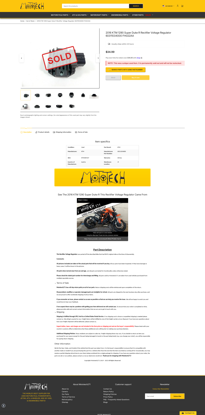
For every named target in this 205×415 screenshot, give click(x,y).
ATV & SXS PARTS (79, 15)
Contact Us (107, 389)
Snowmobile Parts (119, 15)
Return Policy (108, 392)
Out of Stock (30, 21)
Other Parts (138, 15)
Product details (43, 132)
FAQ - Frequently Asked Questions (116, 400)
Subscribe (177, 396)
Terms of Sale (83, 132)
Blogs (105, 402)
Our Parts (65, 394)
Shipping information (63, 132)
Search (136, 6)
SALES (148, 15)
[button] (3, 406)
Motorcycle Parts (59, 15)
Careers (65, 392)
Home (22, 21)
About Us (65, 389)
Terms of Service (68, 397)
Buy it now (136, 77)
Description (27, 132)
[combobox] (102, 6)
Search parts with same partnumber (125, 70)
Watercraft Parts (98, 15)
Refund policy (67, 400)
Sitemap (65, 402)
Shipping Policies (110, 394)
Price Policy (108, 397)
